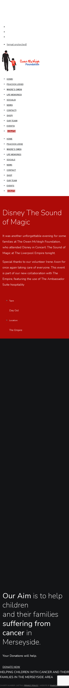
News (9, 165)
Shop (9, 175)
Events (10, 186)
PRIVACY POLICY (31, 685)
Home (9, 139)
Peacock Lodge (15, 144)
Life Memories (14, 154)
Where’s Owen (14, 149)
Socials (11, 160)
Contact (11, 170)
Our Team (12, 180)
